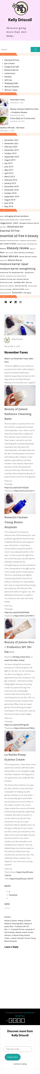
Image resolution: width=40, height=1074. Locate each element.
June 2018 (8, 203)
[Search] (35, 49)
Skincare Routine (11, 86)
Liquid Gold (3, 260)
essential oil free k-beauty (19, 236)
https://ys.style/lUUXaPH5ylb (16, 612)
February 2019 (10, 180)
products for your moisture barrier (16, 276)
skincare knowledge (5, 289)
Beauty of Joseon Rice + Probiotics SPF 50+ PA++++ (18, 926)
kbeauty (3, 248)
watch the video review (14, 660)
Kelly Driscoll (20, 20)
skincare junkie (32, 286)
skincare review (18, 289)
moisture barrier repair (14, 264)
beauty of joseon (10, 920)
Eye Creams (9, 63)
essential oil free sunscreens (28, 240)
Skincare (29, 282)
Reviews (8, 76)
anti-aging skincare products (17, 216)
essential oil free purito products (9, 240)
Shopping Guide (11, 83)
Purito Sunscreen (6, 282)
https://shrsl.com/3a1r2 (24, 490)
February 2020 (10, 146)
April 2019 (8, 173)
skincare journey (21, 286)
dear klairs (3, 227)
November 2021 (11, 143)
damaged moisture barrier (29, 223)
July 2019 (8, 163)
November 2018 (11, 189)
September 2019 (11, 156)
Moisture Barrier (11, 70)
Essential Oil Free (11, 60)
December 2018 (11, 186)
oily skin (2, 276)
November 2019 (11, 150)
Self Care (8, 80)
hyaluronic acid (21, 244)
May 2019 (8, 170)
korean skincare (9, 256)
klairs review (9, 252)
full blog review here (21, 657)
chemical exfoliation (25, 219)
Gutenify (27, 1012)
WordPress (20, 1016)
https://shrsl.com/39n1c (24, 615)
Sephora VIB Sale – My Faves (12, 127)
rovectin (13, 938)
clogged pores (6, 223)
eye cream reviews (8, 243)
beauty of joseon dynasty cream (9, 219)
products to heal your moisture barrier (14, 279)
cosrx (15, 222)
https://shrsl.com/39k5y (24, 728)
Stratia (27, 289)
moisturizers (9, 73)
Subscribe (12, 1057)
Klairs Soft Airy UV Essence (24, 252)
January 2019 (10, 183)
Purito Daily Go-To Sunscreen (22, 118)
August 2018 (9, 199)
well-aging (27, 293)
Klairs (2, 252)
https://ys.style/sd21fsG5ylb (16, 487)
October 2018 (10, 193)
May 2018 (8, 206)
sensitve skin (19, 282)
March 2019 (9, 176)
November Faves (17, 99)
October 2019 (10, 153)
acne (2, 216)
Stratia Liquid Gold (5, 293)
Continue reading (20, 1064)
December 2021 (11, 140)
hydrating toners (32, 244)
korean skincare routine (28, 256)
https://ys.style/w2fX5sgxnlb (16, 724)
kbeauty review (18, 248)
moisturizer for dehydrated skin (12, 272)
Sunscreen (17, 292)
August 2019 (9, 160)
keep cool (32, 248)
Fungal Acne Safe (11, 66)
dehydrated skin (15, 226)
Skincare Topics (11, 90)
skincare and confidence (7, 286)
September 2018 (11, 196)
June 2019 (8, 166)
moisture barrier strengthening (17, 268)
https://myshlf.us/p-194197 (21, 878)
